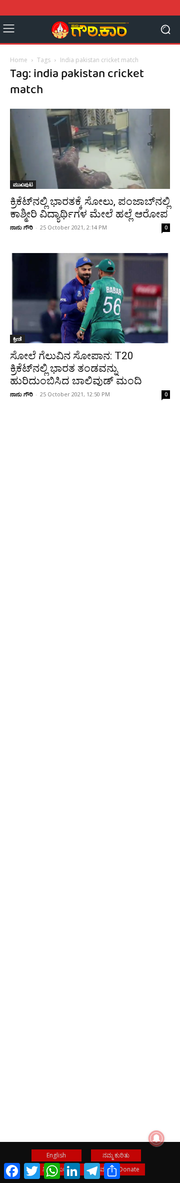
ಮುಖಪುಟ (23, 184)
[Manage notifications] (156, 1138)
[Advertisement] (90, 548)
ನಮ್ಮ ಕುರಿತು (116, 1155)
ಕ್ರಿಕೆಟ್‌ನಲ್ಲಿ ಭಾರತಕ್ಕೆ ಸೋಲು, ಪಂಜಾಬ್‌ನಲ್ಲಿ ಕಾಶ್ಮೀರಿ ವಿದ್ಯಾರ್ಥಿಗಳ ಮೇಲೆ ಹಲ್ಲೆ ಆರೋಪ (90, 207)
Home (19, 60)
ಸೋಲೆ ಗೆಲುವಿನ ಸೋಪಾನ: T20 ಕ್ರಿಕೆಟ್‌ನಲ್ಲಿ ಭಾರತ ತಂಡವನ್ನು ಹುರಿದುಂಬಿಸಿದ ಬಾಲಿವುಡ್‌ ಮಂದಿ (76, 368)
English (56, 1155)
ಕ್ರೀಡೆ (17, 338)
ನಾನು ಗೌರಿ (21, 227)
